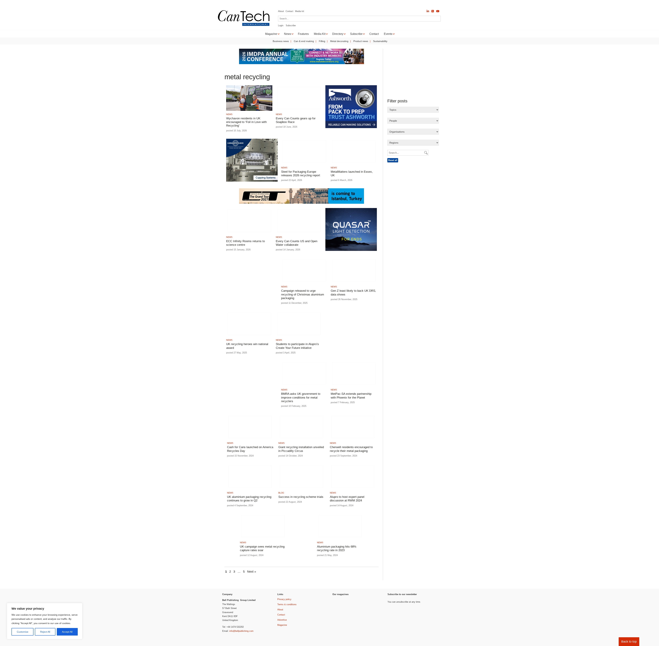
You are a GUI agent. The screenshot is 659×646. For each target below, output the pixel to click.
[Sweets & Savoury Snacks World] (341, 637)
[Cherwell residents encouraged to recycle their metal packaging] (353, 439)
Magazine (282, 625)
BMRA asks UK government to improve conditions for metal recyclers (300, 397)
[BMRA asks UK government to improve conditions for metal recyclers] (304, 386)
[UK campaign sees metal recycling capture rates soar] (263, 538)
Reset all (392, 160)
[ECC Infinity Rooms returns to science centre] (249, 233)
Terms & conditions (287, 604)
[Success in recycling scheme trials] (301, 489)
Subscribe (291, 25)
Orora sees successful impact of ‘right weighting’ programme (335, 3)
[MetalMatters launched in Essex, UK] (354, 163)
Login (280, 25)
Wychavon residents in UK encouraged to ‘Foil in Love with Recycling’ (246, 122)
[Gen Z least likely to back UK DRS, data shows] (354, 282)
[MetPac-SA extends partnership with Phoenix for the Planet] (354, 386)
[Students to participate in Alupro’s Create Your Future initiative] (299, 336)
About (281, 11)
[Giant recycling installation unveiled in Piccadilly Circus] (301, 439)
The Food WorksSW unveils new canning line (268, 3)
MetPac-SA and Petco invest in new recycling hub (51, 3)
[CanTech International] (243, 25)
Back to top (629, 641)
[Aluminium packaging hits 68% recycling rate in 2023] (340, 538)
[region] (44, 621)
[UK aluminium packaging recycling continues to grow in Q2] (250, 489)
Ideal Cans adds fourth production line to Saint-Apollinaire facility (122, 3)
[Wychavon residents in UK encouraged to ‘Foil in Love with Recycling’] (249, 110)
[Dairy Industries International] (341, 615)
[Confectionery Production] (374, 604)
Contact (289, 11)
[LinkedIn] (428, 11)
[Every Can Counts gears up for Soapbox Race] (299, 110)
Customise (22, 631)
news (229, 114)
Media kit (299, 11)
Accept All (67, 631)
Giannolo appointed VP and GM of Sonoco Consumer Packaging (200, 3)
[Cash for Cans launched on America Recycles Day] (250, 439)
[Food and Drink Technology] (374, 617)
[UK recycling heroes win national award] (249, 336)
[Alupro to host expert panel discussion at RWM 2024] (353, 489)
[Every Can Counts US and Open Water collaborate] (299, 233)
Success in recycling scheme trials (300, 497)
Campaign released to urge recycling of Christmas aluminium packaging (302, 294)
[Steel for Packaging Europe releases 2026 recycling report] (304, 163)
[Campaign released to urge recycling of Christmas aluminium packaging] (304, 282)
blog (281, 493)
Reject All (45, 631)
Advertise (282, 620)
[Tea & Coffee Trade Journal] (374, 631)
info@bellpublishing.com (241, 631)
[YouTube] (437, 11)
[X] (432, 11)
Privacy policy (284, 599)
